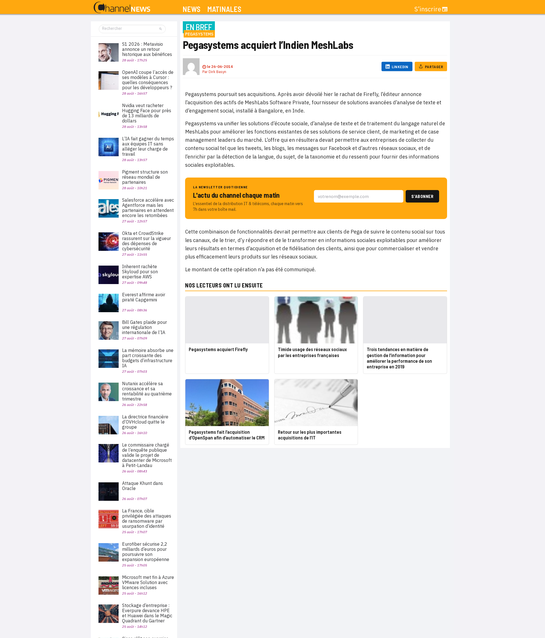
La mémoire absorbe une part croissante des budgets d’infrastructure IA (147, 357)
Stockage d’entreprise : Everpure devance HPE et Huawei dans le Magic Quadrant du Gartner (147, 613)
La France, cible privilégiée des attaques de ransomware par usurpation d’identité (146, 518)
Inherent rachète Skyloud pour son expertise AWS (140, 272)
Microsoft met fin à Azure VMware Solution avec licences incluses (148, 582)
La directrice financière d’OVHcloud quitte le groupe (145, 422)
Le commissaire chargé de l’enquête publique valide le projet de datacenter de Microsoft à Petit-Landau (147, 455)
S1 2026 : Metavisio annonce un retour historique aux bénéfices (147, 49)
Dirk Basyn (217, 71)
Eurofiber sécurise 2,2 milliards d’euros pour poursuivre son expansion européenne (145, 551)
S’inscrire (427, 9)
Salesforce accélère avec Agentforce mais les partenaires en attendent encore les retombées (148, 207)
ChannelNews (122, 8)
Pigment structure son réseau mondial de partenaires (145, 177)
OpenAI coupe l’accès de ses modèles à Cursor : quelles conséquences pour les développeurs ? (147, 79)
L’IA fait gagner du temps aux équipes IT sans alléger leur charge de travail (148, 146)
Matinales (224, 9)
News (191, 9)
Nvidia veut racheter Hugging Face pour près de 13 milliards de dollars (146, 113)
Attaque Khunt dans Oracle (142, 485)
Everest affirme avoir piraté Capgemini (143, 297)
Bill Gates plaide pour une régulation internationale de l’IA (144, 327)
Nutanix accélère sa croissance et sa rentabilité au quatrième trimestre (147, 391)
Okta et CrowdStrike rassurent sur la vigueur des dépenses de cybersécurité (146, 240)
